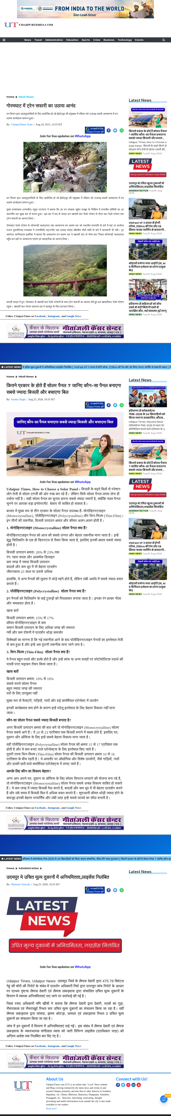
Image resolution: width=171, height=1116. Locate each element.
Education (72, 40)
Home (10, 96)
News (27, 40)
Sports (86, 40)
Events (139, 40)
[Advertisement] (85, 65)
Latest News (140, 100)
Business (109, 40)
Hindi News (26, 96)
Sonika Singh (18, 399)
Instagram (53, 316)
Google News (73, 316)
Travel (38, 40)
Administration (54, 40)
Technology (125, 40)
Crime (96, 40)
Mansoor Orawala (20, 884)
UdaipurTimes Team (22, 124)
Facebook (40, 316)
